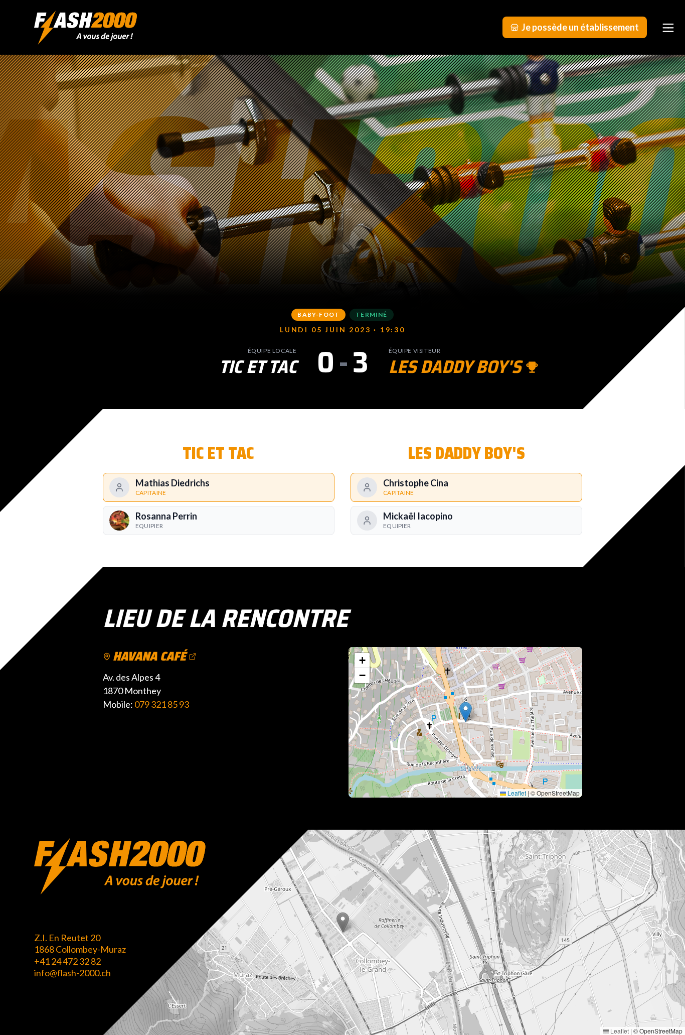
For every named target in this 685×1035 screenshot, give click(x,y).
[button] (465, 712)
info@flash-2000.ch (72, 972)
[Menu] (668, 27)
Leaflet (516, 793)
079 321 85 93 (161, 704)
